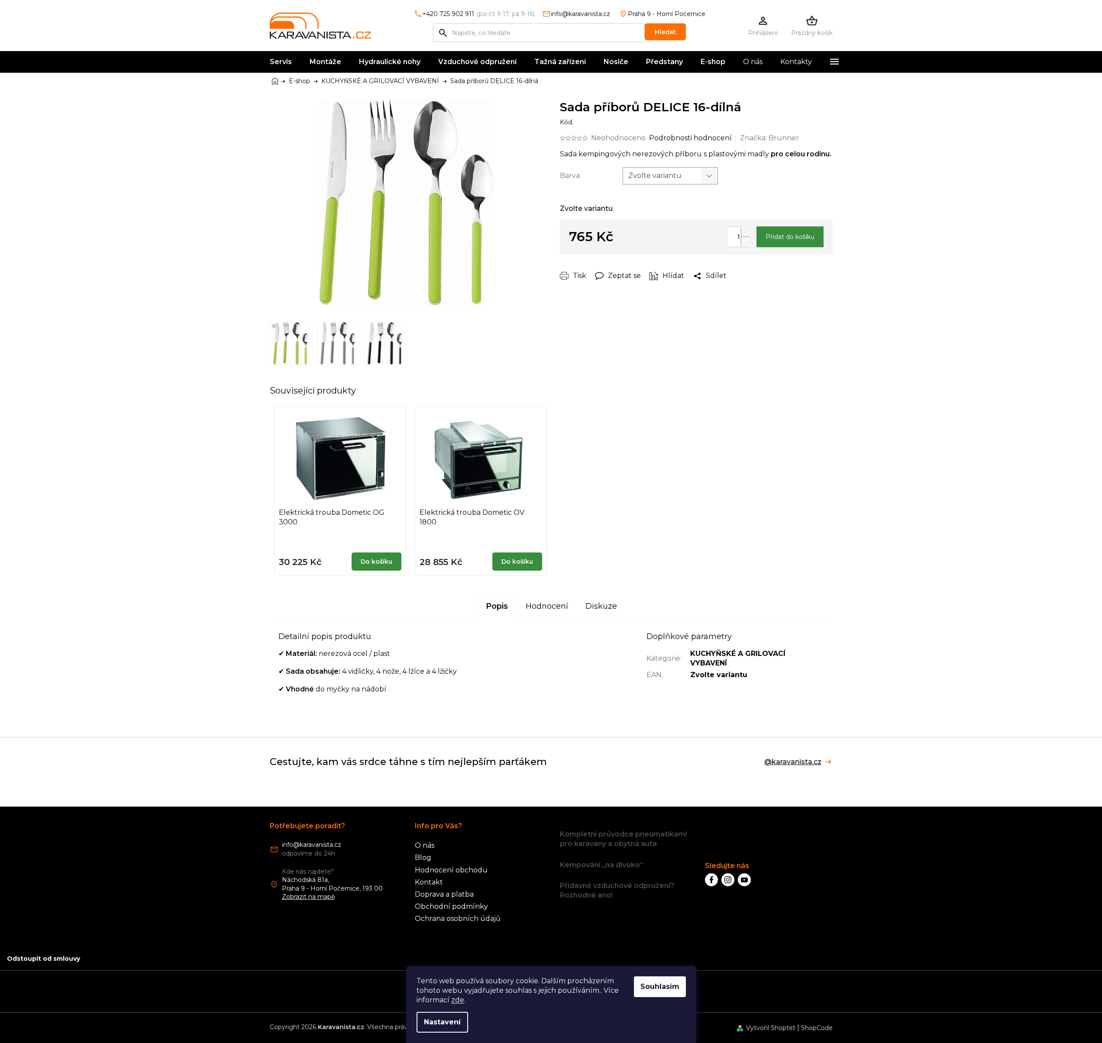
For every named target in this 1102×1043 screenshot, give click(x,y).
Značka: (769, 138)
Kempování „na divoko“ (601, 865)
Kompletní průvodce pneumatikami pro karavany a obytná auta (623, 839)
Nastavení (442, 1022)
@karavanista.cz (792, 762)
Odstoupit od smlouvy (43, 958)
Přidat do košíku (790, 237)
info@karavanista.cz (311, 845)
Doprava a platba (444, 894)
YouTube (744, 879)
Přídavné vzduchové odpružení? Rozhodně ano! (617, 890)
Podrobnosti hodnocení (690, 138)
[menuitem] (281, 62)
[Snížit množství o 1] (745, 241)
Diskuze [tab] (601, 606)
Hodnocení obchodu (451, 870)
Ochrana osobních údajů (458, 918)
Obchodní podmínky (451, 906)
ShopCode (817, 1028)
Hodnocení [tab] (547, 606)
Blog (423, 857)
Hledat (665, 32)
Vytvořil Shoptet (770, 1028)
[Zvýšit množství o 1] (745, 231)
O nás (424, 845)
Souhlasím (659, 986)
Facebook (711, 879)
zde (457, 1000)
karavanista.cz (727, 879)
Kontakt (429, 882)
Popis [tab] (497, 606)
